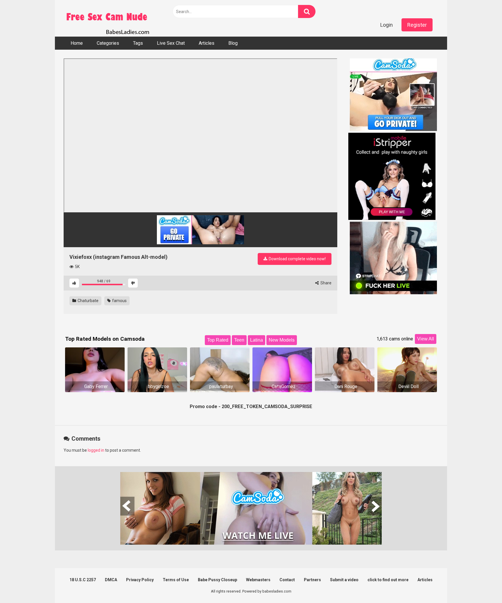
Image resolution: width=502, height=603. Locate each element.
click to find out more (387, 579)
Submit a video (344, 579)
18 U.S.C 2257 (82, 579)
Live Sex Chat (171, 43)
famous (119, 300)
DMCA (111, 579)
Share (325, 283)
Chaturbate (87, 300)
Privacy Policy (140, 579)
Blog (233, 43)
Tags (138, 43)
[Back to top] (482, 585)
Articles (206, 43)
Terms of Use (176, 579)
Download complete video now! (297, 258)
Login (386, 25)
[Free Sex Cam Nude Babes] (107, 18)
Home (77, 43)
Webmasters (258, 579)
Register (417, 25)
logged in (96, 450)
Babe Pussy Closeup (217, 579)
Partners (312, 579)
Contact (287, 579)
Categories (108, 43)
